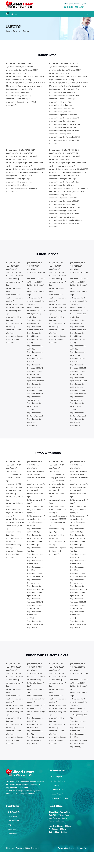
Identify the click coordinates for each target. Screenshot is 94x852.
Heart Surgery (56, 777)
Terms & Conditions (66, 848)
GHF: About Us (14, 812)
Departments (13, 816)
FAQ (9, 825)
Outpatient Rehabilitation (61, 798)
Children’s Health (57, 790)
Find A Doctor (13, 821)
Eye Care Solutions (58, 781)
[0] (7, 14)
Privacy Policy (82, 848)
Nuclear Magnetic (57, 794)
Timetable (12, 829)
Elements (16, 31)
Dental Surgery (56, 785)
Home (8, 31)
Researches (12, 834)
